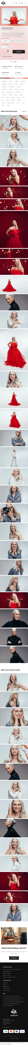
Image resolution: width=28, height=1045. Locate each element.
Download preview (19, 54)
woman (8, 105)
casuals (16, 81)
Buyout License (6, 975)
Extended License (7, 973)
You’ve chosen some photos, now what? (12, 969)
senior (7, 100)
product (18, 97)
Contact (4, 984)
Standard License (7, 971)
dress (16, 84)
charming (4, 84)
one (3, 97)
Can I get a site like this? (8, 1005)
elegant (21, 84)
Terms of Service (6, 990)
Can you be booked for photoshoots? (11, 1003)
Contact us (14, 958)
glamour (16, 89)
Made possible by (14, 1038)
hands (3, 92)
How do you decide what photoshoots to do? (13, 998)
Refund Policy (6, 986)
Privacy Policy (6, 988)
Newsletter (5, 982)
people (7, 97)
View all (24, 111)
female (11, 89)
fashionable (4, 89)
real (24, 97)
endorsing (4, 86)
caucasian (23, 81)
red (2, 100)
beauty (11, 81)
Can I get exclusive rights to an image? (11, 996)
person (12, 97)
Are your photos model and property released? (13, 1001)
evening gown (11, 86)
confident (10, 84)
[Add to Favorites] (27, 115)
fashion (18, 86)
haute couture (10, 92)
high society (18, 92)
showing (13, 100)
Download (18, 51)
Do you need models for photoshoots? (11, 1000)
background (4, 81)
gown (22, 89)
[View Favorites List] (19, 2)
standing (19, 100)
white (3, 105)
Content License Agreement (9, 977)
